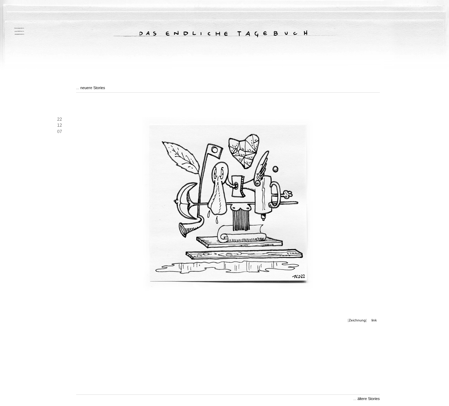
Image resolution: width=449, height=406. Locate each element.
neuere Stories (92, 88)
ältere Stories (368, 399)
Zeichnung (357, 320)
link (374, 320)
